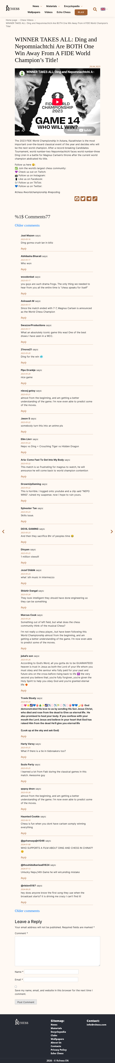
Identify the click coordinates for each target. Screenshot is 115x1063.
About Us (56, 1042)
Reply (23, 248)
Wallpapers (34, 12)
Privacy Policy (59, 1049)
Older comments (27, 225)
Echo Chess (64, 12)
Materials (51, 6)
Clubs (54, 1035)
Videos (48, 12)
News (36, 6)
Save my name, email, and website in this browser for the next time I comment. (54, 992)
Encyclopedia (72, 6)
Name (19, 971)
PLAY (81, 12)
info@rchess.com (96, 1024)
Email (19, 979)
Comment (21, 933)
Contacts (56, 1046)
